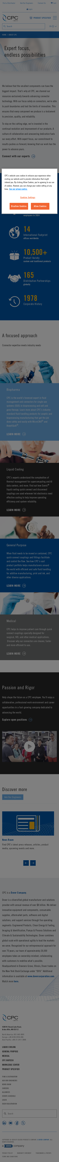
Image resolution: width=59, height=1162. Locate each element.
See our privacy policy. (18, 189)
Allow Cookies (40, 206)
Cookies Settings (27, 197)
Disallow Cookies (18, 206)
